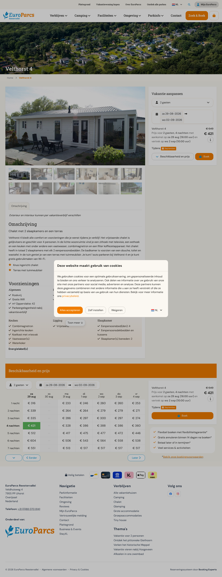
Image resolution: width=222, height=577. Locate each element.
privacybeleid (70, 296)
